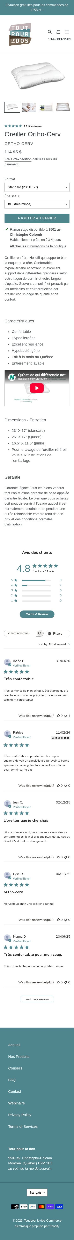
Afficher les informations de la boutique (38, 246)
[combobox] (54, 644)
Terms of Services (23, 1126)
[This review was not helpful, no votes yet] (65, 785)
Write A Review (37, 614)
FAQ (12, 1080)
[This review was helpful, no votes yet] (58, 716)
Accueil (14, 1045)
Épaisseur (12, 196)
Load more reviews (37, 999)
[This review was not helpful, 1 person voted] (65, 716)
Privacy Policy (19, 1115)
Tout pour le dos (34, 1220)
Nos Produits (18, 1057)
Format (10, 179)
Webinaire (16, 1103)
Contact (14, 1092)
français (36, 1192)
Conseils (15, 1068)
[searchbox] (20, 633)
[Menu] (67, 31)
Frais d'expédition (18, 159)
